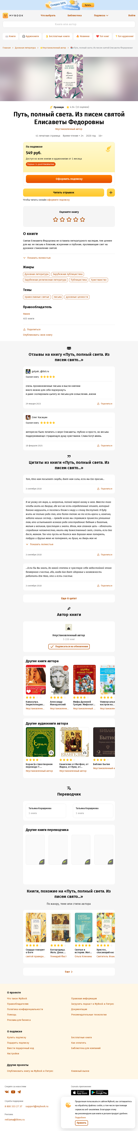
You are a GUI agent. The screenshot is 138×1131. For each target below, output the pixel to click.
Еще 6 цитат (69, 598)
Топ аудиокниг (126, 36)
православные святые (37, 297)
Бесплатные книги (59, 36)
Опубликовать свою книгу (37, 334)
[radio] (55, 219)
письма (58, 297)
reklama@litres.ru (15, 1119)
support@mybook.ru (37, 1106)
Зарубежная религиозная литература (45, 279)
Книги (12, 36)
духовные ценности (77, 297)
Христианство (99, 279)
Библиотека (75, 15)
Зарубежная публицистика (67, 274)
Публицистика (79, 279)
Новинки (84, 36)
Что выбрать (48, 15)
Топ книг (104, 36)
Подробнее (80, 1117)
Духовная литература (36, 274)
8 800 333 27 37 (13, 1106)
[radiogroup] (69, 220)
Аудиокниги (32, 36)
